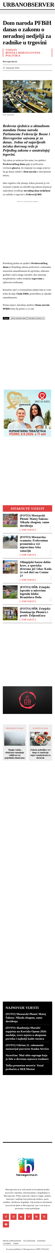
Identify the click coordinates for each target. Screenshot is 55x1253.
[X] (12, 75)
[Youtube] (6, 1224)
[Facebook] (5, 75)
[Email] (38, 75)
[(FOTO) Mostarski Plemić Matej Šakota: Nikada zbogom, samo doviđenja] (10, 520)
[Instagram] (13, 1217)
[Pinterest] (18, 75)
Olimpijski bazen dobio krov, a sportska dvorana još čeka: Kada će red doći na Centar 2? (35, 568)
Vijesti (11, 49)
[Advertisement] (27, 353)
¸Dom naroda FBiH (18, 318)
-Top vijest (28, 530)
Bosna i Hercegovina (23, 52)
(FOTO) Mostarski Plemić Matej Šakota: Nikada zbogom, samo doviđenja (34, 520)
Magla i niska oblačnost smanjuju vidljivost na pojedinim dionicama (15, 754)
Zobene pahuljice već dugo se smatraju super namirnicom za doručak (40, 754)
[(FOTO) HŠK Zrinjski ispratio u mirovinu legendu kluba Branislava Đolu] (10, 592)
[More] (45, 75)
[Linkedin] (31, 75)
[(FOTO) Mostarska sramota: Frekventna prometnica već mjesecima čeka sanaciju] (10, 542)
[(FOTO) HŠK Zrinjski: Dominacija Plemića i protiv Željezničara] (10, 613)
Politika (13, 55)
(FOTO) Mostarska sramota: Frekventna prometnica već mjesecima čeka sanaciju (34, 543)
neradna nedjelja (36, 318)
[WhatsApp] (25, 75)
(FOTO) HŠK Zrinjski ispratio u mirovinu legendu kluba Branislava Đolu (35, 592)
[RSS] (36, 1217)
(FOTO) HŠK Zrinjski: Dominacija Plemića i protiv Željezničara (35, 612)
